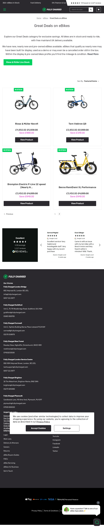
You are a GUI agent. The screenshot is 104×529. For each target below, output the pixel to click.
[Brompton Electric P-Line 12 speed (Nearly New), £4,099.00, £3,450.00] (26, 163)
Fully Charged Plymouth (13, 396)
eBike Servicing (9, 463)
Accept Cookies (38, 428)
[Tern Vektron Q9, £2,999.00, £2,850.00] (77, 102)
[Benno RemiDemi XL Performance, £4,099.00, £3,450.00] (77, 163)
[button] (41, 245)
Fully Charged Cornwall (13, 323)
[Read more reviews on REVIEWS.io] (20, 251)
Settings (67, 428)
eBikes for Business (11, 467)
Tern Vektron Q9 (77, 123)
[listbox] (92, 81)
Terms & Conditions (51, 511)
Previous (9, 214)
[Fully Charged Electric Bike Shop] (52, 9)
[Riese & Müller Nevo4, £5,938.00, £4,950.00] (26, 102)
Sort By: (80, 81)
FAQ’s (6, 459)
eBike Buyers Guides (11, 455)
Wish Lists (7, 439)
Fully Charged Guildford (13, 305)
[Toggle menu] (4, 9)
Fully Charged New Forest (14, 341)
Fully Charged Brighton (13, 378)
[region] (70, 245)
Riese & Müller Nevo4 (26, 123)
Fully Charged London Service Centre (18, 359)
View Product (26, 139)
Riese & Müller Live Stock (18, 62)
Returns (7, 451)
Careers (6, 447)
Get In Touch (8, 471)
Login (6, 435)
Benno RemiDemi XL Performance (77, 187)
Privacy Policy (37, 511)
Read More (93, 54)
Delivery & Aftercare (11, 443)
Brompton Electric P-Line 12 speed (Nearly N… (26, 186)
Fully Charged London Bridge (15, 287)
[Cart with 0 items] (98, 9)
